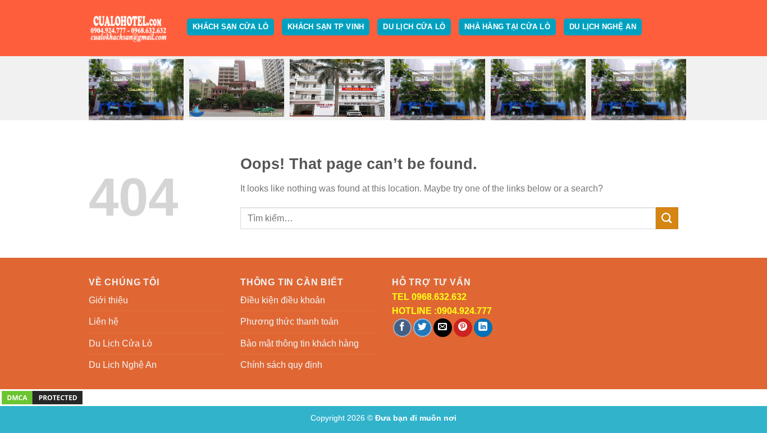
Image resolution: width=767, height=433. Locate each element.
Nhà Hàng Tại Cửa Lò (507, 26)
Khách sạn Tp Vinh (325, 26)
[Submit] (667, 218)
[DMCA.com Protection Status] (42, 397)
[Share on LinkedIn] (483, 327)
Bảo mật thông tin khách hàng (299, 343)
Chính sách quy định (281, 365)
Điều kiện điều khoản (282, 300)
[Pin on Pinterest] (463, 327)
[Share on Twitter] (422, 327)
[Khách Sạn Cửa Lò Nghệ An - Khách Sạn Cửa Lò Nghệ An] (129, 28)
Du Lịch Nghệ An (602, 26)
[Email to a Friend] (442, 327)
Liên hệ (103, 321)
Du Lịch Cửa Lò (414, 26)
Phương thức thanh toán (289, 321)
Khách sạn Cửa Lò (230, 26)
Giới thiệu (108, 300)
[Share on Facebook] (402, 327)
